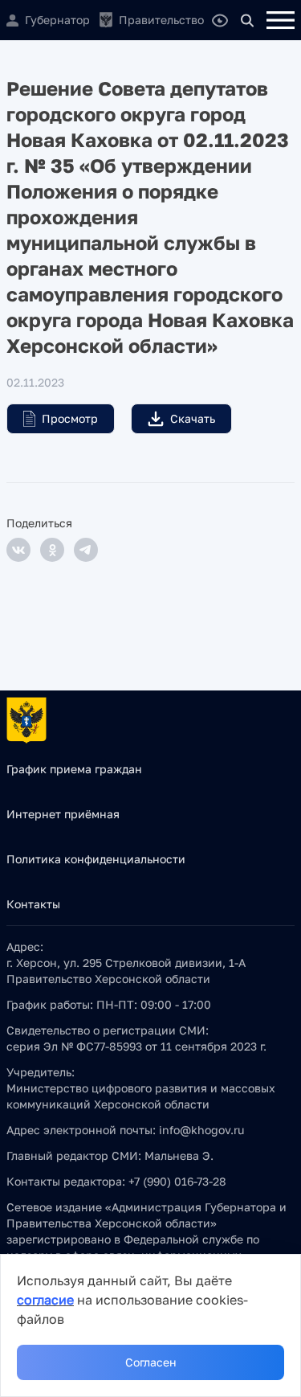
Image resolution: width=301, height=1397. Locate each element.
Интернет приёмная (63, 814)
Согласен (151, 1362)
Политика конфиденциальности (95, 859)
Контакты (33, 904)
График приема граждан (74, 769)
